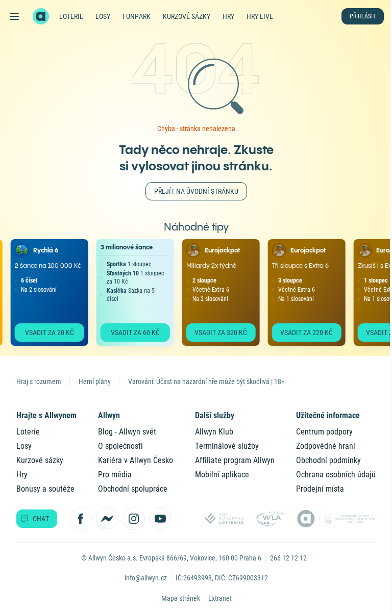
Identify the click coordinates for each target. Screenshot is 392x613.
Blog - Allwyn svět (127, 432)
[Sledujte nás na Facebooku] (80, 518)
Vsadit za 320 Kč (215, 332)
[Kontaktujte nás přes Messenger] (107, 518)
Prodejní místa (320, 489)
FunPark (136, 16)
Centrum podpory (324, 432)
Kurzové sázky (186, 16)
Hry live (260, 16)
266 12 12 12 (288, 558)
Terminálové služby (227, 446)
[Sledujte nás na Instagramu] (133, 518)
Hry (228, 16)
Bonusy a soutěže (45, 489)
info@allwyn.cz (146, 578)
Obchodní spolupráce (132, 489)
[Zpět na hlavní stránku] (41, 16)
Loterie (71, 16)
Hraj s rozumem (38, 381)
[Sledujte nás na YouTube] (160, 518)
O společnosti (120, 446)
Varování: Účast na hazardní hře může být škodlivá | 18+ (206, 381)
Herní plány (95, 381)
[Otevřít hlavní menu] (14, 16)
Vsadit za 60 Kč (129, 332)
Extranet (220, 598)
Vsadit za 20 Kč (43, 332)
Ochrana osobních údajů (336, 474)
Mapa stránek (180, 598)
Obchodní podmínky (328, 460)
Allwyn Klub (214, 432)
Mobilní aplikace (222, 474)
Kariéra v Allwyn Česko (135, 460)
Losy (102, 16)
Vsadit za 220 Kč (301, 332)
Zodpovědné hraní (325, 446)
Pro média (115, 474)
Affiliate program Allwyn (235, 460)
